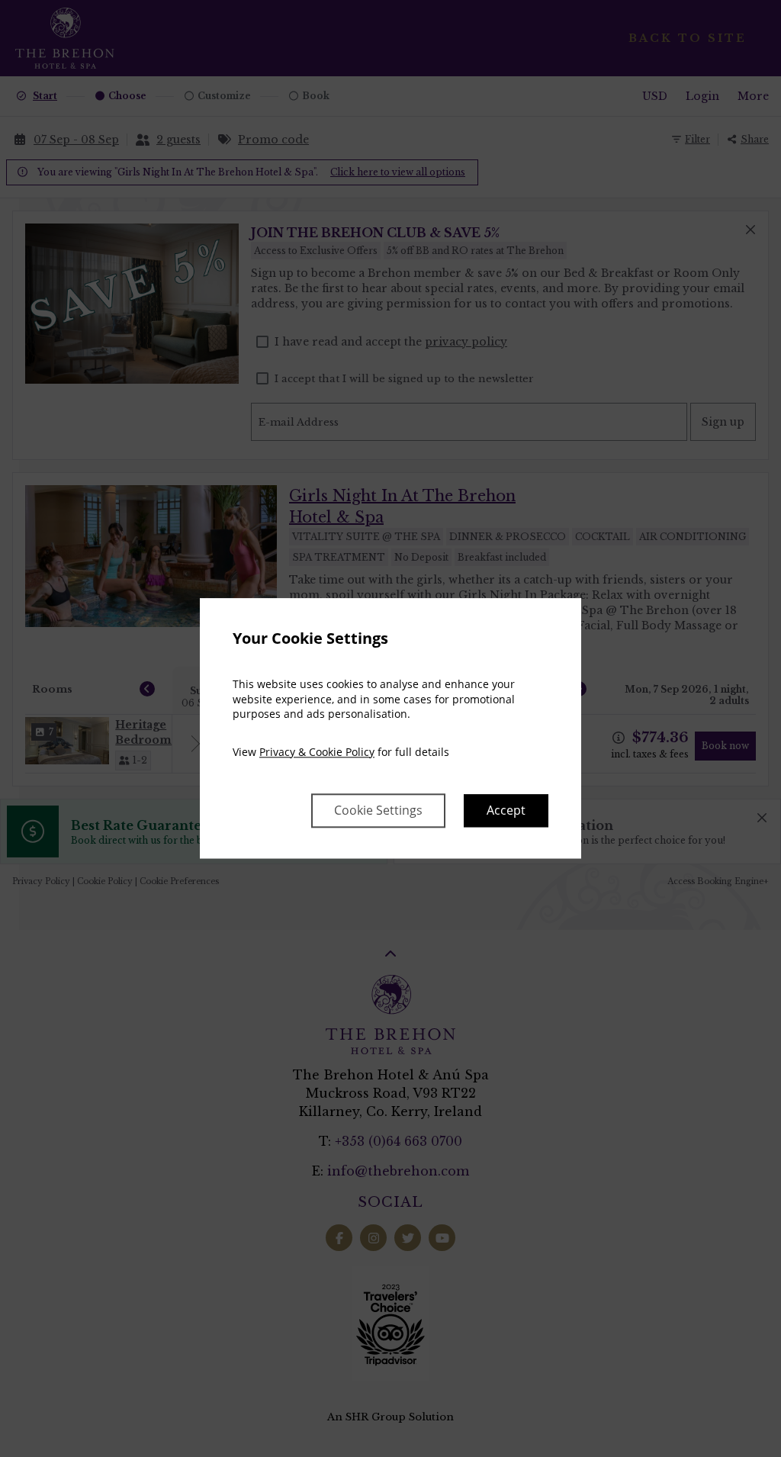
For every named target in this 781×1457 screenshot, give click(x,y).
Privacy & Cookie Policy (316, 752)
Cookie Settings (378, 810)
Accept (506, 810)
